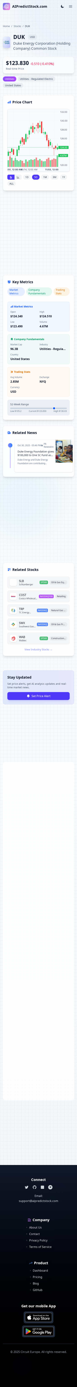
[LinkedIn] (42, 1187)
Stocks (17, 26)
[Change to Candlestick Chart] (11, 177)
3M (54, 177)
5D (35, 177)
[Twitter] (27, 1187)
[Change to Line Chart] (18, 177)
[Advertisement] (38, 235)
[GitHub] (34, 1187)
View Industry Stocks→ (38, 649)
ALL (11, 183)
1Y (63, 177)
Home (6, 26)
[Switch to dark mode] (62, 6)
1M (45, 177)
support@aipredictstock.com (38, 1201)
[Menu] (70, 6)
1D (26, 177)
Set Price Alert (41, 696)
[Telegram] (50, 1187)
